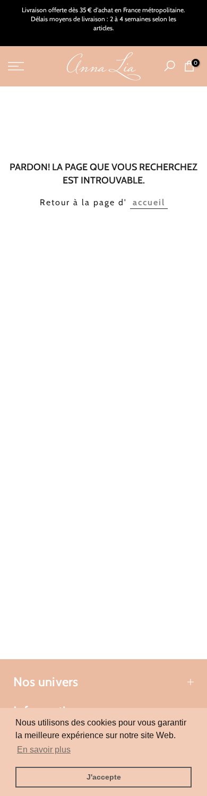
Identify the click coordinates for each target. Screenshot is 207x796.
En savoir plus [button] (44, 749)
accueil (149, 202)
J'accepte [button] (104, 777)
